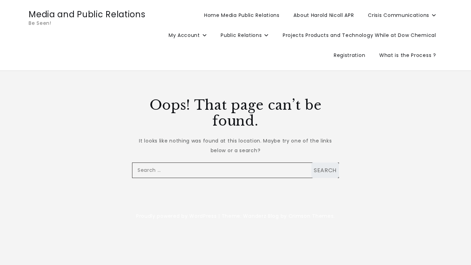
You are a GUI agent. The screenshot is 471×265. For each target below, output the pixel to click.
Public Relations (241, 35)
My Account (184, 35)
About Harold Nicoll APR (323, 15)
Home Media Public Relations (242, 15)
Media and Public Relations (87, 14)
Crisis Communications (398, 15)
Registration (349, 55)
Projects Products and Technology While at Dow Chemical (359, 35)
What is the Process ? (407, 55)
